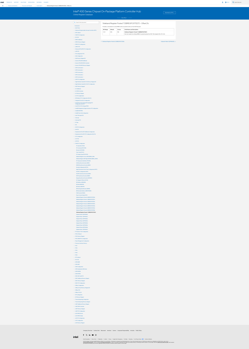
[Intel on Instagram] (96, 335)
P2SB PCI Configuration (80, 143)
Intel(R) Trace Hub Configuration (81, 113)
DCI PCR (77, 37)
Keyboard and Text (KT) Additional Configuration (85, 131)
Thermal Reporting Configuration (82, 299)
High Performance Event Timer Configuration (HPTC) (86, 169)
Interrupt (77, 117)
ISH (76, 124)
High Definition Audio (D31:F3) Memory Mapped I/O (85, 81)
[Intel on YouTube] (93, 335)
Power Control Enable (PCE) (81, 195)
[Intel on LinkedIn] (90, 335)
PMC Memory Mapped (79, 236)
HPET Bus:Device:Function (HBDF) (83, 175)
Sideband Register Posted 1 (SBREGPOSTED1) (85, 199)
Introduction (77, 25)
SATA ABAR (77, 262)
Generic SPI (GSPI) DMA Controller (82, 63)
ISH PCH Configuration (79, 127)
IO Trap (76, 122)
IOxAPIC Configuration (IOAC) (82, 171)
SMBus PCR (77, 290)
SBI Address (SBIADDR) (81, 182)
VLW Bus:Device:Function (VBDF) (83, 163)
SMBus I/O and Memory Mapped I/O (82, 287)
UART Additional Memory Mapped (82, 304)
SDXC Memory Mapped (80, 280)
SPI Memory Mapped (79, 297)
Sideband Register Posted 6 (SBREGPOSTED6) (85, 210)
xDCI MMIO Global (79, 315)
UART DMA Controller (79, 306)
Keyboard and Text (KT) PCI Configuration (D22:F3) (85, 134)
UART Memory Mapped (80, 308)
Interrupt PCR (78, 120)
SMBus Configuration (79, 285)
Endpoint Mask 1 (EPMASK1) (82, 216)
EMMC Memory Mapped (80, 42)
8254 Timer (77, 28)
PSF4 (76, 252)
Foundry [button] (46, 2)
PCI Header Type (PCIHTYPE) (82, 154)
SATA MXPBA (78, 271)
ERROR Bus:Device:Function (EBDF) (83, 165)
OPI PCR (77, 141)
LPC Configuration (79, 136)
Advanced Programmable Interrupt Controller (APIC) (85, 30)
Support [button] (16, 2)
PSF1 (76, 245)
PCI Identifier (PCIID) (80, 145)
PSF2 (76, 248)
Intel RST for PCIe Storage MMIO (82, 106)
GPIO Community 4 (79, 77)
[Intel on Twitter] (87, 335)
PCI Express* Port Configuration (81, 231)
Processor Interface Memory (81, 243)
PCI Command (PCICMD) (81, 148)
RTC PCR (77, 259)
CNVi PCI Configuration (80, 35)
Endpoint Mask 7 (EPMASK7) (82, 229)
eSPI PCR (77, 51)
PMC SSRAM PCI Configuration (81, 238)
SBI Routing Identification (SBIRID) (83, 188)
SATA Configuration (79, 266)
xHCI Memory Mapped (79, 322)
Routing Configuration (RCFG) (82, 167)
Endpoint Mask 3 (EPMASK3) (82, 220)
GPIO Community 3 (79, 74)
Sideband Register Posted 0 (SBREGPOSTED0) (85, 197)
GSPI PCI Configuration (80, 79)
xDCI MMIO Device (79, 313)
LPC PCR (77, 138)
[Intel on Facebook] (84, 335)
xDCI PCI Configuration (80, 318)
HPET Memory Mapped (80, 86)
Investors (109, 330)
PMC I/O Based (78, 234)
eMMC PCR (77, 46)
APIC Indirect (78, 32)
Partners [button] (39, 2)
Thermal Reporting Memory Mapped (82, 301)
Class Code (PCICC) (80, 152)
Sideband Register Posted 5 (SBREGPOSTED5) (85, 208)
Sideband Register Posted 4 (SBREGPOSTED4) (85, 205)
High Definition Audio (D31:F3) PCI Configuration (85, 84)
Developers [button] (31, 2)
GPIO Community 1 (79, 70)
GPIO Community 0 (79, 67)
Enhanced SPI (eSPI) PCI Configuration (83, 49)
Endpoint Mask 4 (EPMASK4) (82, 223)
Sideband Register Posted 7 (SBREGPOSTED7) (86, 212)
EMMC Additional (78, 39)
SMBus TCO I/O (78, 292)
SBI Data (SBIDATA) (80, 184)
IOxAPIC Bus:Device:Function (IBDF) (83, 173)
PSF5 (76, 255)
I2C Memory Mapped (79, 93)
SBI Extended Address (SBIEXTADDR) (83, 190)
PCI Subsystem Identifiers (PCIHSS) (83, 160)
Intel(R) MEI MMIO (79, 110)
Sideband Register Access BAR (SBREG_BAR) (85, 156)
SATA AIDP (77, 264)
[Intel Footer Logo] (75, 336)
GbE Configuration (79, 56)
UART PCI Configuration (80, 311)
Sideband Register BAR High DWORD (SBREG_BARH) (87, 158)
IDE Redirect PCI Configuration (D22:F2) (83, 98)
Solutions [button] (23, 2)
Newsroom (103, 330)
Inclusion (132, 330)
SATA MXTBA (78, 273)
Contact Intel (97, 330)
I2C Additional (78, 88)
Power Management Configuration (82, 241)
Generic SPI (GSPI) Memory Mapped (82, 65)
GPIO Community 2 (79, 72)
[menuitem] (3, 6)
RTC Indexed (77, 257)
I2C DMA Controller (79, 91)
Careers (114, 330)
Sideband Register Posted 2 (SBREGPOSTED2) (85, 201)
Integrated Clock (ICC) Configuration (82, 100)
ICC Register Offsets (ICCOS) (82, 180)
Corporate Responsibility (123, 330)
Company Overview (87, 330)
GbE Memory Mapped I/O (80, 58)
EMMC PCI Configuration (80, 44)
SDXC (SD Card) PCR (79, 276)
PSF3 (76, 250)
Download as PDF (169, 12)
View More (123, 18)
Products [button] (9, 2)
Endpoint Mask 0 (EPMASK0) (82, 214)
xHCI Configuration (79, 320)
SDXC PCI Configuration (80, 283)
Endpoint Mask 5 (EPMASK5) (82, 225)
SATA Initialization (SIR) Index (81, 269)
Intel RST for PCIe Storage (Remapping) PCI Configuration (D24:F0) (84, 103)
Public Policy (139, 330)
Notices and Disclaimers (106, 342)
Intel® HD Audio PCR (79, 115)
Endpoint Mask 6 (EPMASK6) (82, 227)
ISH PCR (77, 129)
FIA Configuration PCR (79, 53)
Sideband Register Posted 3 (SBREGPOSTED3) (85, 203)
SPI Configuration (78, 294)
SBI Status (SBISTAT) (80, 186)
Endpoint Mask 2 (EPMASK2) (82, 218)
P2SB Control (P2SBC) (80, 193)
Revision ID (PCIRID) (80, 150)
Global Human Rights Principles (162, 342)
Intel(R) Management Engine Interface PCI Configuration (86, 108)
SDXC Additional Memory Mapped (82, 278)
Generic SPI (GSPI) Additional (81, 60)
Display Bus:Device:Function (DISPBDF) (84, 178)
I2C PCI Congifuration (79, 95)
